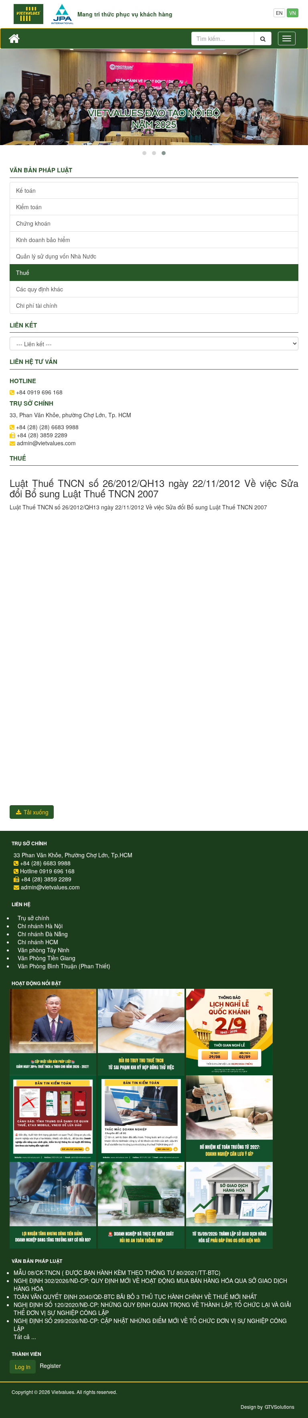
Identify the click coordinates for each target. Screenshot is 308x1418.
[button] (144, 153)
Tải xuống (35, 812)
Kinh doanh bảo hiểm (43, 240)
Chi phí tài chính (36, 305)
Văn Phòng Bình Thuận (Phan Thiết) (64, 966)
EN (279, 12)
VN (292, 12)
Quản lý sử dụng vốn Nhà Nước (56, 256)
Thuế (22, 273)
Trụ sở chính (29, 843)
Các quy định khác (39, 289)
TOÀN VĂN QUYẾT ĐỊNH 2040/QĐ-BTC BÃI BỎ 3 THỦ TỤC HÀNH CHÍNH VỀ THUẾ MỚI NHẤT (135, 1297)
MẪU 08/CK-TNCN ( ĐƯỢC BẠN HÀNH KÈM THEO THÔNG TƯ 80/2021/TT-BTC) (117, 1273)
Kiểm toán (29, 207)
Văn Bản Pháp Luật (37, 1260)
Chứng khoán (33, 223)
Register (50, 1365)
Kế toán (26, 190)
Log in (22, 1367)
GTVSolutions (279, 1406)
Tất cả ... (25, 1337)
